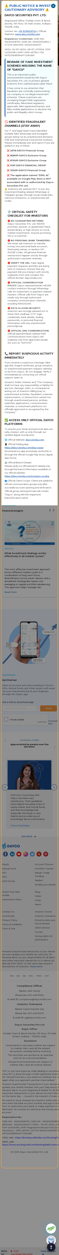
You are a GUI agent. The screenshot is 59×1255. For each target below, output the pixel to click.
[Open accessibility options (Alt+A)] (51, 1247)
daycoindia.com (35, 439)
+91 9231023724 (28, 31)
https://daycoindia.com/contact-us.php (27, 476)
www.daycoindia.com (27, 34)
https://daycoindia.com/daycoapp (24, 447)
